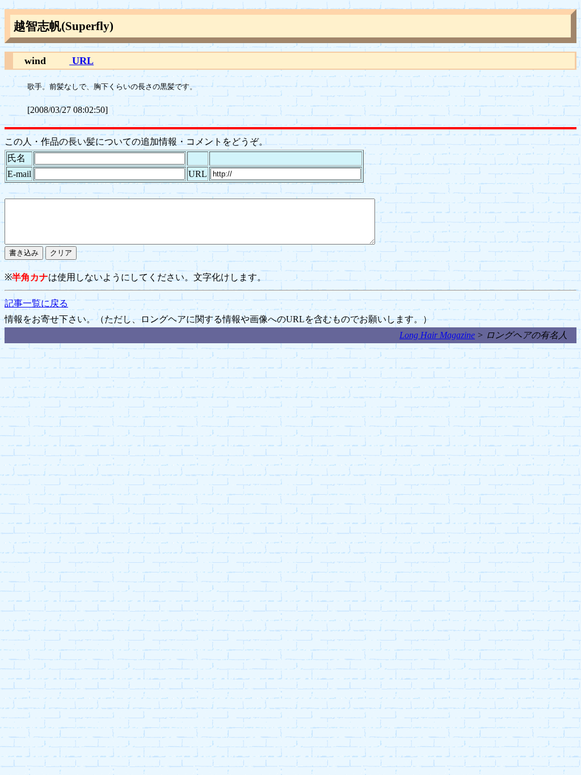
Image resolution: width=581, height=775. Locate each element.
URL (81, 60)
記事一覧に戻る (36, 303)
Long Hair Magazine (437, 335)
